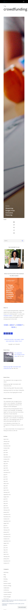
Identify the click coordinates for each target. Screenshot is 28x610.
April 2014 (6, 505)
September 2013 (7, 521)
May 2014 (6, 503)
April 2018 (6, 468)
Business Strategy (7, 585)
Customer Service (7, 594)
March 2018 (6, 470)
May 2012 (6, 550)
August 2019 (6, 461)
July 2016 (5, 476)
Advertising (6, 572)
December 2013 (7, 514)
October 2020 (6, 448)
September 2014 (7, 494)
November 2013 (7, 516)
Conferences (6, 590)
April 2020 (6, 454)
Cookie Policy (4, 604)
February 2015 (7, 492)
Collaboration (6, 587)
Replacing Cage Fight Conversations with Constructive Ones (12, 384)
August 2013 (6, 523)
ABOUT (12, 325)
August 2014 (6, 496)
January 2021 (6, 443)
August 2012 (6, 543)
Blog (5, 574)
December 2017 (7, 472)
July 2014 (5, 499)
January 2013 (6, 532)
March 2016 (6, 483)
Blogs (5, 576)
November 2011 (7, 561)
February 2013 (7, 530)
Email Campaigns (7, 596)
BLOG (13, 327)
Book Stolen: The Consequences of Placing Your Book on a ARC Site (13, 425)
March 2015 (6, 490)
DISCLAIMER (17, 339)
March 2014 (6, 507)
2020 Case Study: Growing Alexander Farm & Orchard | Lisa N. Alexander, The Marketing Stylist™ (13, 410)
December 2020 (7, 446)
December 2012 (7, 534)
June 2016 (6, 479)
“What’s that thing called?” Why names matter (13, 388)
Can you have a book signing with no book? (13, 392)
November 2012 (7, 536)
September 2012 (7, 541)
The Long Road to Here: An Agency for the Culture (19, 354)
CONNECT (19, 325)
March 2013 (6, 527)
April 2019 (6, 465)
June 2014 (6, 501)
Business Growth (7, 583)
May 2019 (6, 463)
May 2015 (6, 485)
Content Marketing (7, 592)
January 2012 (6, 558)
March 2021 (6, 439)
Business (7, 206)
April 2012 (6, 552)
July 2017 (5, 474)
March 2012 (6, 554)
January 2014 (6, 512)
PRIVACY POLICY (18, 341)
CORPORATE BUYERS (9, 339)
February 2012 (7, 556)
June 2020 (6, 452)
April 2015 (6, 488)
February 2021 (7, 441)
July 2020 (5, 450)
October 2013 (6, 519)
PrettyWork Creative (8, 315)
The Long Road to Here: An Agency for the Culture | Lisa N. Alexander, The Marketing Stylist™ (13, 403)
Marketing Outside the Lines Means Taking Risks (14, 390)
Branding (5, 579)
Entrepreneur (6, 599)
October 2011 (6, 563)
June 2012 (6, 547)
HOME (6, 325)
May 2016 (6, 481)
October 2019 (6, 459)
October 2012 (6, 538)
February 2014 (7, 510)
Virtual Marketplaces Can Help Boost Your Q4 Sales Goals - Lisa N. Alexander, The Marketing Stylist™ (13, 417)
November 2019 (7, 457)
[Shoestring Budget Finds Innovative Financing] (14, 117)
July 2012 (5, 545)
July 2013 (5, 525)
